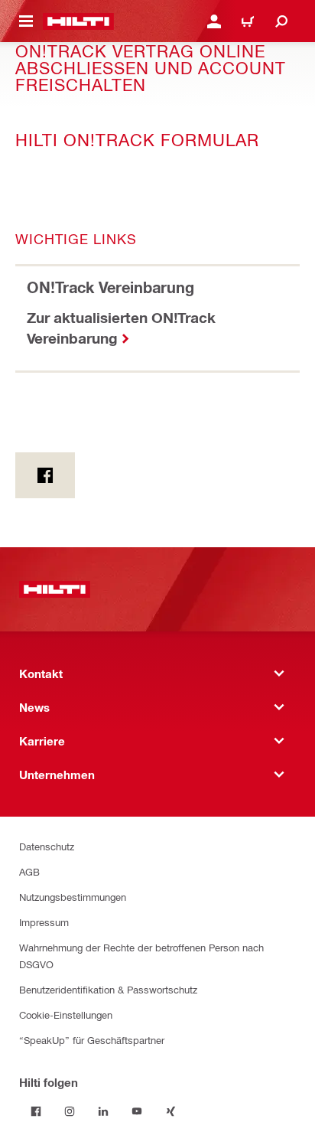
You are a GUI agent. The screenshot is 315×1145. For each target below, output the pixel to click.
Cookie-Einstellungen (65, 1014)
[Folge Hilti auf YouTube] (137, 1111)
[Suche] (281, 21)
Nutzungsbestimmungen (72, 896)
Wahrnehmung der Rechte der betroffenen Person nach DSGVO (141, 955)
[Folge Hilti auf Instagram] (69, 1111)
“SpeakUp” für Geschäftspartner (91, 1040)
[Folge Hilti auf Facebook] (36, 1111)
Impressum (44, 922)
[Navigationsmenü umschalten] (26, 21)
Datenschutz (46, 846)
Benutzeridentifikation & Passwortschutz (108, 989)
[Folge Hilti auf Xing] (170, 1111)
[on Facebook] (45, 475)
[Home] (78, 21)
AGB (29, 871)
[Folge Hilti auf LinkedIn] (103, 1111)
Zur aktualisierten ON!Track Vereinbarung (121, 327)
